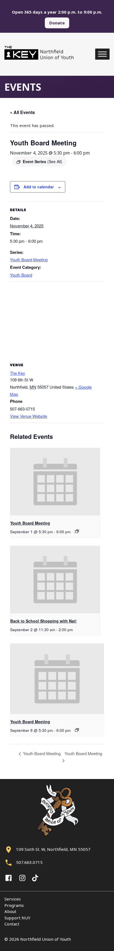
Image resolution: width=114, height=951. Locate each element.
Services (12, 899)
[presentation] (55, 481)
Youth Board (21, 275)
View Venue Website (28, 416)
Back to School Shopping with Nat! (43, 621)
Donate (57, 23)
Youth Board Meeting (29, 259)
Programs (14, 905)
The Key (17, 373)
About (10, 911)
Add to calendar (39, 186)
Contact (11, 924)
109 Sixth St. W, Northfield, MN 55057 (53, 849)
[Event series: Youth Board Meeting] (77, 531)
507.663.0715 (29, 862)
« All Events (22, 112)
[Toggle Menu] (102, 54)
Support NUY (17, 917)
